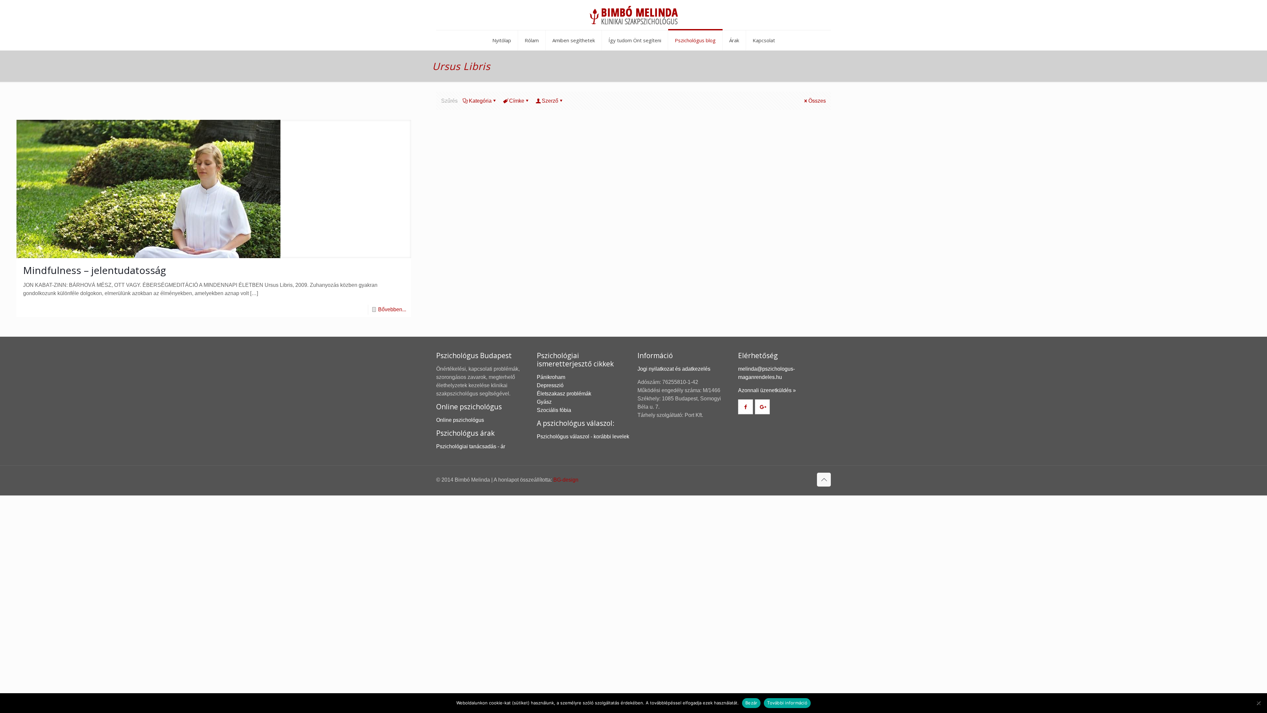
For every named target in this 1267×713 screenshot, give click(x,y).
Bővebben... (392, 309)
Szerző (550, 101)
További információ (787, 702)
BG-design (565, 480)
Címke (516, 101)
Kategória (480, 101)
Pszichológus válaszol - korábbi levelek (583, 436)
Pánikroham (551, 377)
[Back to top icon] (824, 480)
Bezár (751, 702)
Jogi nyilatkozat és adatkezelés (673, 369)
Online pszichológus (460, 420)
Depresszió (550, 385)
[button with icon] (745, 406)
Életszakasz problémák (564, 393)
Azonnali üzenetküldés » (767, 390)
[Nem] (1258, 703)
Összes (817, 101)
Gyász (544, 402)
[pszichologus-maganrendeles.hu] (633, 15)
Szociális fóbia (554, 410)
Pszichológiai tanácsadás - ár (470, 446)
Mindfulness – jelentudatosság (94, 270)
